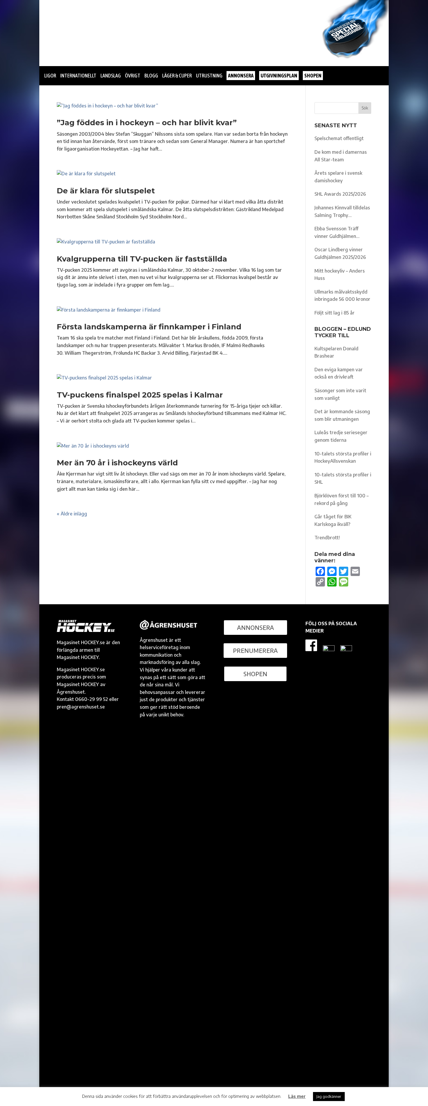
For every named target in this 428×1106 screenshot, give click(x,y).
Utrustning (209, 76)
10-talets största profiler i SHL (342, 478)
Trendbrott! (327, 537)
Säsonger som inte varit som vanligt (340, 394)
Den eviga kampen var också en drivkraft (338, 373)
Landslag (110, 76)
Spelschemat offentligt (339, 138)
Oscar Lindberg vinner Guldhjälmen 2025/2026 (340, 253)
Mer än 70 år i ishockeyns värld (117, 462)
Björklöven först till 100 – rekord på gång (341, 499)
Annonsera (255, 627)
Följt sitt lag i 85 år (334, 313)
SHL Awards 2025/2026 (340, 194)
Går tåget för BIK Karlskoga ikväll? (332, 520)
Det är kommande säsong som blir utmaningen (342, 415)
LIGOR (50, 76)
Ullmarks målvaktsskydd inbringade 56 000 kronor (342, 295)
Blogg (151, 76)
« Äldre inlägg (72, 514)
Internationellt (78, 76)
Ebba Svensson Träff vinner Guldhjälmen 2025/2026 (336, 233)
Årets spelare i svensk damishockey (338, 176)
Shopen (255, 673)
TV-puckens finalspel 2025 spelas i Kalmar (140, 395)
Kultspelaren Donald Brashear (336, 352)
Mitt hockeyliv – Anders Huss (339, 274)
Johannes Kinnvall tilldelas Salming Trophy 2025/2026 (342, 212)
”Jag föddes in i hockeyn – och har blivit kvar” (147, 122)
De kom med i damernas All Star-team (340, 155)
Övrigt (132, 76)
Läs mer (297, 1096)
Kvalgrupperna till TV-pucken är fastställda (142, 259)
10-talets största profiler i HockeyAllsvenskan (342, 457)
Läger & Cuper (177, 76)
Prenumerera (255, 650)
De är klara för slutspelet (106, 190)
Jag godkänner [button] (328, 1096)
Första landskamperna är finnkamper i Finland (149, 326)
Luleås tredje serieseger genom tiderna (340, 436)
